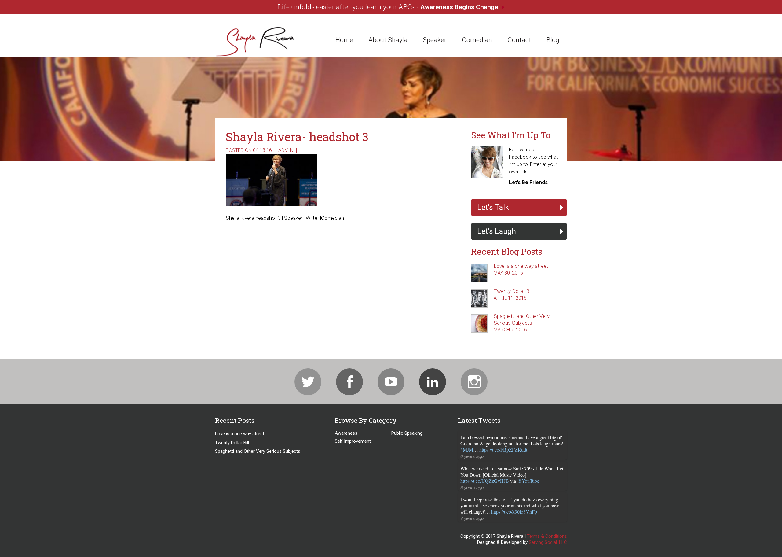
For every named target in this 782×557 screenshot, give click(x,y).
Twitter (307, 381)
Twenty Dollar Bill (513, 291)
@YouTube (528, 481)
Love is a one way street (521, 266)
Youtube (391, 381)
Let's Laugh (496, 231)
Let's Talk (493, 207)
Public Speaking (406, 433)
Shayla (261, 41)
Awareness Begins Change (459, 7)
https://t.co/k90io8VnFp (514, 511)
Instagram (474, 381)
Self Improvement (353, 441)
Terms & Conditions (547, 536)
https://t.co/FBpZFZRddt (503, 449)
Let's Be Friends (528, 182)
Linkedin (432, 381)
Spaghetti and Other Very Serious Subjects (257, 451)
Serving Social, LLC (548, 542)
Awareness (346, 433)
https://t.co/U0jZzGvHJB (484, 481)
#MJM (466, 449)
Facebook (349, 381)
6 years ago (472, 456)
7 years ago (472, 518)
